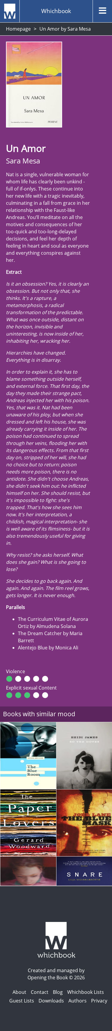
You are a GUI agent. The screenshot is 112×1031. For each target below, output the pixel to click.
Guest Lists (21, 1000)
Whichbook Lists (85, 992)
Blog (58, 992)
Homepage (18, 29)
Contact (39, 992)
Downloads (51, 1000)
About (19, 992)
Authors (77, 1000)
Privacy (99, 1000)
